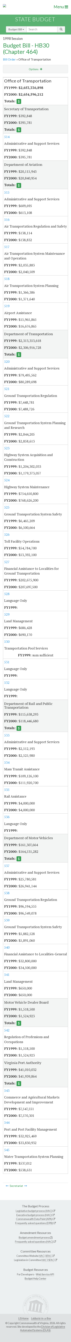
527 (6, 562)
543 (6, 1090)
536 (6, 817)
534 (6, 762)
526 (6, 534)
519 (6, 306)
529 (6, 614)
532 (6, 682)
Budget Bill (15, 29)
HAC (41, 1255)
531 (6, 662)
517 (6, 247)
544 (6, 1122)
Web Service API (45, 1274)
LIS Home (23, 1318)
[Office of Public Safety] (7, 1185)
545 (6, 1150)
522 (6, 416)
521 (6, 388)
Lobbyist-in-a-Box (41, 1318)
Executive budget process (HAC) (34, 1215)
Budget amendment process (34, 1237)
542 (6, 1030)
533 (6, 735)
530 (6, 641)
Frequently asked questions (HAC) (34, 1241)
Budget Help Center (35, 1278)
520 (6, 361)
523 (6, 448)
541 (6, 974)
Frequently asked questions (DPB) (34, 1223)
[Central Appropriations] (25, 1185)
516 (6, 219)
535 (6, 789)
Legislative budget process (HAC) (34, 1210)
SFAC (49, 1255)
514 (6, 136)
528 (6, 594)
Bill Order (9, 59)
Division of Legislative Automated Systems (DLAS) (42, 1328)
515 (6, 192)
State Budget (35, 19)
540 (6, 947)
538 (6, 893)
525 (6, 507)
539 (6, 920)
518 (6, 278)
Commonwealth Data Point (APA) (34, 1219)
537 (6, 865)
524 (6, 480)
